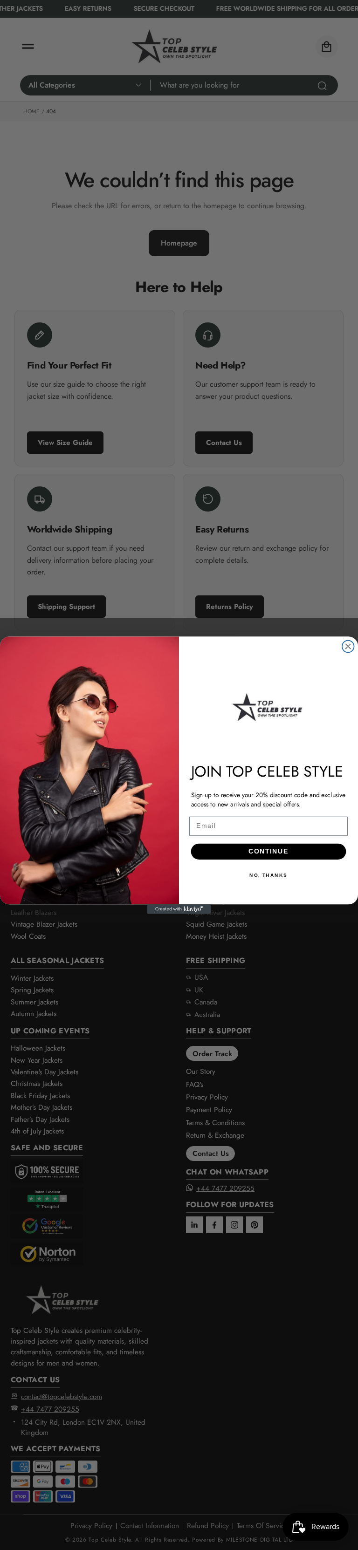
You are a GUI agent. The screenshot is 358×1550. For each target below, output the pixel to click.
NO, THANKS (268, 875)
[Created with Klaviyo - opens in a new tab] (179, 909)
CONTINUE (268, 851)
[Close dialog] (348, 646)
